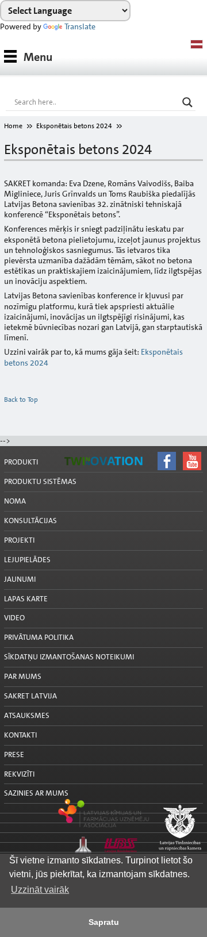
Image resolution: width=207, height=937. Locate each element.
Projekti (19, 540)
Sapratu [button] (104, 922)
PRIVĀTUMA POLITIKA (39, 637)
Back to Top (21, 399)
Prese (14, 754)
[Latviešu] (196, 44)
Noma (15, 501)
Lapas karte (26, 599)
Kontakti (20, 735)
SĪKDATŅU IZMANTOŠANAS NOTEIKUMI (69, 657)
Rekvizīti (19, 774)
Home (13, 125)
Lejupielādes (27, 559)
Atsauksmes (26, 715)
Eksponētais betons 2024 (74, 125)
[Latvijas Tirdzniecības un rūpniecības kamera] (103, 828)
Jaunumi (20, 579)
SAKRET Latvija (30, 696)
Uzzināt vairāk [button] (40, 889)
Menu (38, 57)
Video (14, 618)
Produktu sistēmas (40, 481)
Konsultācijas (30, 520)
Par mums (22, 676)
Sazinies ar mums (36, 793)
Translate (79, 26)
